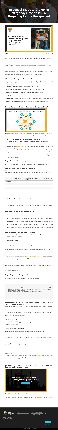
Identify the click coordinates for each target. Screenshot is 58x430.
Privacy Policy (47, 424)
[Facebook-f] (46, 422)
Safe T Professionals (9, 393)
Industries (17, 2)
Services (12, 2)
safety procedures (18, 200)
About (26, 2)
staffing (39, 393)
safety (26, 82)
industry (38, 397)
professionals (38, 355)
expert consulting (33, 393)
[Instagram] (50, 422)
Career (30, 2)
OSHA (42, 265)
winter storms (23, 146)
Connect (6, 403)
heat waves (18, 146)
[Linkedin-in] (48, 422)
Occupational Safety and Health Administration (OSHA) (35, 256)
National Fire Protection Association (47, 244)
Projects (22, 2)
